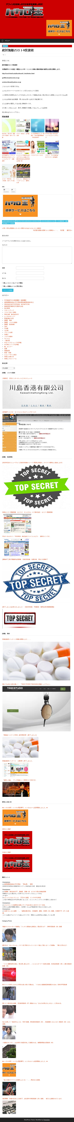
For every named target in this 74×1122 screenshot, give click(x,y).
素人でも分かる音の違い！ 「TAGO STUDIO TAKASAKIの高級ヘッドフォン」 (26, 684)
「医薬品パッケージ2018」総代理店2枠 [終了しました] (19, 735)
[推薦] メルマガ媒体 (10, 322)
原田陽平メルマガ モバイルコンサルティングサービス (19, 412)
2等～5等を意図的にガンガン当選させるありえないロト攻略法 (21, 228)
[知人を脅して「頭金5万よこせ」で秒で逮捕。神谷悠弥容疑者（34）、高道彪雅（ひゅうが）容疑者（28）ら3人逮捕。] (9, 1032)
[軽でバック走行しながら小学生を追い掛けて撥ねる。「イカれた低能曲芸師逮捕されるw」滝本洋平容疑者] (9, 993)
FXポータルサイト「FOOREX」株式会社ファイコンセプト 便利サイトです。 (26, 536)
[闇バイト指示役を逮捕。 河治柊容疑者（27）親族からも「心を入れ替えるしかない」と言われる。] (9, 1012)
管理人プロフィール (10, 358)
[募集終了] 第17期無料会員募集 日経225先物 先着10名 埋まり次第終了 (25, 559)
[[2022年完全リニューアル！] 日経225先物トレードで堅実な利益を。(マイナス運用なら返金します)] (36, 487)
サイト (4, 278)
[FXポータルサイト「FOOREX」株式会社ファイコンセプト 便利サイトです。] (16, 547)
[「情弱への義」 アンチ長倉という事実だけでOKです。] (16, 789)
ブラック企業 (8, 332)
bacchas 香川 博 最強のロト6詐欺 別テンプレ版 (9, 135)
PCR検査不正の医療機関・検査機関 (15, 300)
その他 (6, 330)
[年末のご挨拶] (17, 863)
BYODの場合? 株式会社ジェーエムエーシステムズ (51, 135)
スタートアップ (9, 310)
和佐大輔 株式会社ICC (11, 314)
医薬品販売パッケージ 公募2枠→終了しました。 (17, 761)
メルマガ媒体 (8, 336)
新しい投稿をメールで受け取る (13, 286)
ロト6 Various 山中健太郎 (23, 134)
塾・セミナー (8, 346)
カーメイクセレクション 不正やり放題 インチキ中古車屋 (22, 897)
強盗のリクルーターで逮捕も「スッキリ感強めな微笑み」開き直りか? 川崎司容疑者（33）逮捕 (32, 926)
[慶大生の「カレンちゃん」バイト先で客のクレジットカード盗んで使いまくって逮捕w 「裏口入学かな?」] (9, 954)
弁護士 (6, 334)
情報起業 (5, 46)
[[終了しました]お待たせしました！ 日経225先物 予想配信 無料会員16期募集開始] (19, 618)
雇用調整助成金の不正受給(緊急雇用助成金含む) (19, 302)
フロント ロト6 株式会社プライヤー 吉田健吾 (51, 156)
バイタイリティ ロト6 (37, 155)
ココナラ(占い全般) (10, 312)
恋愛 (5, 348)
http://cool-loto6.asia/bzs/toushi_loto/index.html (28, 221)
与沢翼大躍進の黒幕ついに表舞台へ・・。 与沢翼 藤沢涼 (52, 230)
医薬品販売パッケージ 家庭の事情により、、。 (16, 639)
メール (4, 273)
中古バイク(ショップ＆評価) (12, 342)
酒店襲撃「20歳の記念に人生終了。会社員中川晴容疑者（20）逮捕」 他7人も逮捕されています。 (32, 1098)
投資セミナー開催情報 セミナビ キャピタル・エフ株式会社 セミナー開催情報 (27, 512)
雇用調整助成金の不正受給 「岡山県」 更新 (18, 884)
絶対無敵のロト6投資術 (8, 223)
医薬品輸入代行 (9, 318)
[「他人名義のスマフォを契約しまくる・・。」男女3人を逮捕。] (9, 1088)
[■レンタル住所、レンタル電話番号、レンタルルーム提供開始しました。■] (15, 817)
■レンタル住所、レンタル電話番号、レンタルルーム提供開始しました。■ (24, 807)
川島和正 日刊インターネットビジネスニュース (17, 378)
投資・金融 (7, 352)
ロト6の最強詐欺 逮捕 (62, 221)
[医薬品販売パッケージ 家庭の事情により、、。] (36, 661)
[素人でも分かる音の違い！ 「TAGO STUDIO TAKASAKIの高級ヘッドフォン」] (36, 709)
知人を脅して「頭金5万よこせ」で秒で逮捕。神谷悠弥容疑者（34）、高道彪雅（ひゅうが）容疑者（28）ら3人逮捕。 (36, 1023)
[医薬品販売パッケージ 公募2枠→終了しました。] (16, 770)
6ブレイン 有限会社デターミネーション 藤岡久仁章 (23, 180)
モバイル (7, 338)
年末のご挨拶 (6, 852)
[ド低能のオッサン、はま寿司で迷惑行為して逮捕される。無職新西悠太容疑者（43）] (9, 1051)
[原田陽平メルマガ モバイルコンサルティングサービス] (36, 433)
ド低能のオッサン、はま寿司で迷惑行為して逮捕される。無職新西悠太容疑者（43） (28, 1042)
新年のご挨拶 (7, 829)
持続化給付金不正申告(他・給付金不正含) (17, 304)
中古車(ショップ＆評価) (11, 344)
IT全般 (6, 328)
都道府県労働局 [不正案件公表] (13, 306)
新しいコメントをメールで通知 (13, 283)
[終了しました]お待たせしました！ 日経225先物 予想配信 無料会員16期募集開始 (28, 607)
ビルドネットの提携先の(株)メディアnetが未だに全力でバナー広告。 (26, 905)
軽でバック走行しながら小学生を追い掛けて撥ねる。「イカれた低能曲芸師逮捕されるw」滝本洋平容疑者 (34, 984)
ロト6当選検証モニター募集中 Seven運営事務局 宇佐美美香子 (37, 135)
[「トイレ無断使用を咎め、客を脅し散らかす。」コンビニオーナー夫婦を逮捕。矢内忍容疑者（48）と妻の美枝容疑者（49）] (9, 974)
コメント (4, 245)
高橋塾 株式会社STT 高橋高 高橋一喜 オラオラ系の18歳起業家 (25, 891)
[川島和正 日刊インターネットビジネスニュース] (36, 394)
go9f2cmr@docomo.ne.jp (9, 221)
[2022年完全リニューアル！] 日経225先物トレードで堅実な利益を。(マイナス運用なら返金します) (32, 462)
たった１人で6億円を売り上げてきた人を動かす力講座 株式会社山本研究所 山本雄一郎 (23, 158)
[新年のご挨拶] (17, 840)
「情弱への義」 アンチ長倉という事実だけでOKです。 (19, 780)
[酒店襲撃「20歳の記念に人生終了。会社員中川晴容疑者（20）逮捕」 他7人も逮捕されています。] (9, 1107)
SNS (5, 326)
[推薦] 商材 (8, 320)
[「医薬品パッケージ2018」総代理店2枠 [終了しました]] (20, 747)
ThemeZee (46, 1119)
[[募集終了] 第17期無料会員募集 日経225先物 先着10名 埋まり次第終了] (36, 582)
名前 (3, 268)
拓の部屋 (7, 308)
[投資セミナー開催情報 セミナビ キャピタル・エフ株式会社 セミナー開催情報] (17, 523)
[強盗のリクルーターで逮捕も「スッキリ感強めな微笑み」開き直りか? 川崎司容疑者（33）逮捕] (9, 935)
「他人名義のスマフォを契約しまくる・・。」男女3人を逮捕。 (21, 1080)
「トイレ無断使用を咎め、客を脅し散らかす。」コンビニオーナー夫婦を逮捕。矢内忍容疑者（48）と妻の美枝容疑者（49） (37, 965)
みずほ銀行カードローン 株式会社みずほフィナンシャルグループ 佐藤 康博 (9, 158)
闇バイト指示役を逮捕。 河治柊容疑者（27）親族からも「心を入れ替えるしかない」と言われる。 (32, 1003)
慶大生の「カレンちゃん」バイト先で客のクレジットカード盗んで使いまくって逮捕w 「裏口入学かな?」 (35, 945)
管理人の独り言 (9, 356)
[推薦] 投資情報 (9, 324)
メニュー (7, 40)
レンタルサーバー (9, 316)
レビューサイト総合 (10, 354)
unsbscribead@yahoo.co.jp (47, 221)
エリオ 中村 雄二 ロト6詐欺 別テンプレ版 (8, 179)
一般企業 (7, 340)
